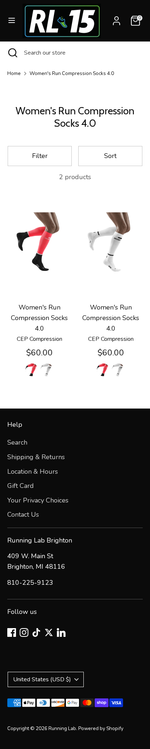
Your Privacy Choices (37, 500)
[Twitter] (48, 632)
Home (14, 73)
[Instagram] (24, 632)
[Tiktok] (36, 632)
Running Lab (62, 728)
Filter (40, 155)
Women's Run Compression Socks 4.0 (71, 73)
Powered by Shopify (100, 728)
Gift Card (20, 485)
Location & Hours (32, 471)
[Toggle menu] (11, 20)
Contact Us (23, 514)
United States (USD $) (42, 679)
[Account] (116, 18)
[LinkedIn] (61, 632)
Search (17, 442)
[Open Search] (12, 52)
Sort (110, 155)
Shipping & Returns (36, 457)
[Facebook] (11, 632)
